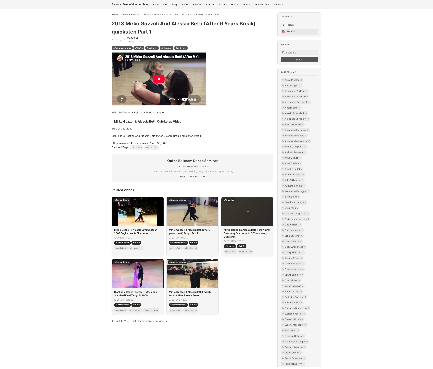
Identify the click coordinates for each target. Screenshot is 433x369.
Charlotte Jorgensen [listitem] (296, 213)
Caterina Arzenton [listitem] (295, 202)
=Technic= (230, 246)
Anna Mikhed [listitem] (292, 157)
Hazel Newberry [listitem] (294, 363)
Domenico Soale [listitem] (294, 263)
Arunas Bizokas (151, 310)
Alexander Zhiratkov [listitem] (296, 118)
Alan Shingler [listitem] (292, 85)
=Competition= (122, 242)
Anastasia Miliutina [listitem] (295, 135)
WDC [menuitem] (233, 4)
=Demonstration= (129, 14)
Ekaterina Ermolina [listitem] (295, 297)
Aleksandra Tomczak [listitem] (296, 96)
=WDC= (139, 48)
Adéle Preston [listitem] (293, 80)
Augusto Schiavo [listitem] (294, 185)
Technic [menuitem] (276, 4)
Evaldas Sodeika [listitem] (294, 313)
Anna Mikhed (135, 310)
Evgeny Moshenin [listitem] (295, 324)
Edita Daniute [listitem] (293, 291)
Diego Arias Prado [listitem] (294, 246)
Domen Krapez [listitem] (293, 258)
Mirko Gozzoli (151, 147)
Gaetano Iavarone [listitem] (294, 347)
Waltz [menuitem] (165, 4)
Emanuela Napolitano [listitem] (296, 308)
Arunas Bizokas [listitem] (294, 174)
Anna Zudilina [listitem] (292, 163)
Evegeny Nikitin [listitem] (293, 319)
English (288, 31)
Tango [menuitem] (175, 4)
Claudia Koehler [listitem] (293, 230)
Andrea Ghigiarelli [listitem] (295, 146)
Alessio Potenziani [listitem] (295, 113)
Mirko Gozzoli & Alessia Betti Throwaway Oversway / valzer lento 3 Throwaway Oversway (247, 233)
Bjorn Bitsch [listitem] (291, 196)
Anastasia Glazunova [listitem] (296, 130)
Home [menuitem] (156, 4)
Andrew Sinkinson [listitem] (295, 152)
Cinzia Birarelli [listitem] (292, 224)
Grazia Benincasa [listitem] (294, 358)
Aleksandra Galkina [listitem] (295, 91)
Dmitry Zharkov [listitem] (293, 252)
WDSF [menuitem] (222, 4)
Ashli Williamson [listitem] (293, 180)
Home (115, 14)
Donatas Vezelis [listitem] (293, 269)
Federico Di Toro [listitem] (294, 336)
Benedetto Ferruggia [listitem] (296, 191)
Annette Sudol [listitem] (293, 169)
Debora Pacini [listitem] (293, 241)
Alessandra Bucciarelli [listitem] (297, 102)
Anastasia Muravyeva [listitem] (297, 141)
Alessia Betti (136, 147)
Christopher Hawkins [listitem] (296, 219)
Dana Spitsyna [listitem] (293, 235)
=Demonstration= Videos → (153, 321)
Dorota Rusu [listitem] (292, 280)
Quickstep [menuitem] (209, 4)
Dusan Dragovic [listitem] (293, 286)
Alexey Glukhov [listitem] (293, 124)
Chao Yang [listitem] (291, 208)
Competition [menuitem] (260, 4)
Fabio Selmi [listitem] (291, 330)
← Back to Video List (124, 321)
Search (299, 59)
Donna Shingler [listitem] (293, 274)
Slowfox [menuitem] (197, 4)
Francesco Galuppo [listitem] (296, 341)
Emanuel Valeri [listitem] (293, 302)
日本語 (288, 25)
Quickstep (152, 48)
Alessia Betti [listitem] (292, 107)
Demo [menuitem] (245, 4)
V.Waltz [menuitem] (185, 4)
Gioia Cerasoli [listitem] (292, 352)
